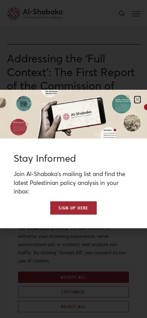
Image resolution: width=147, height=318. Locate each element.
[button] (137, 100)
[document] (73, 159)
